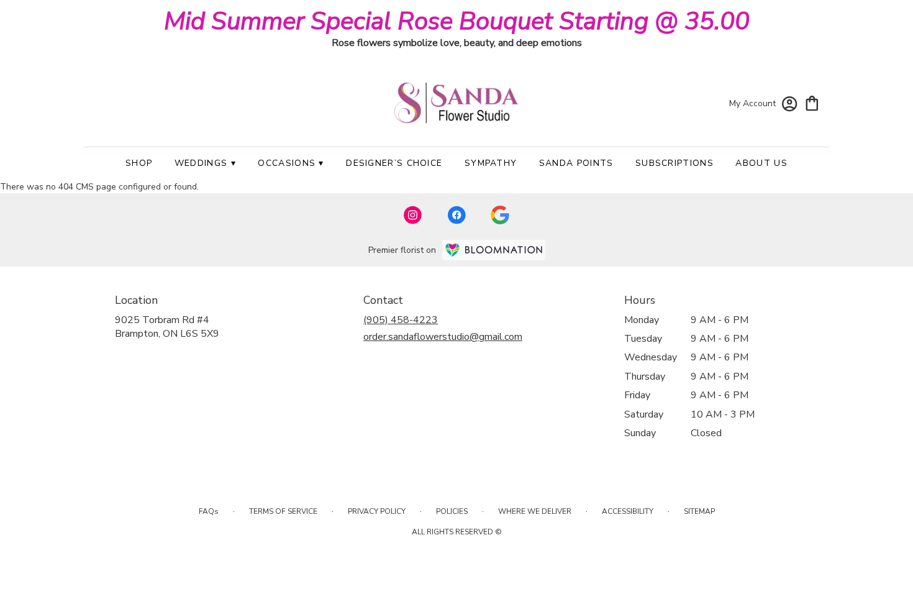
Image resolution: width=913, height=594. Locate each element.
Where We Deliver (534, 511)
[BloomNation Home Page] (493, 250)
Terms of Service (283, 511)
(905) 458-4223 (400, 320)
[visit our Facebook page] (456, 215)
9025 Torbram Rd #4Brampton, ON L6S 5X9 (167, 326)
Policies (452, 511)
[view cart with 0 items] (812, 102)
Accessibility (627, 511)
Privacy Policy (377, 511)
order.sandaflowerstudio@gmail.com (442, 337)
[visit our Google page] (500, 215)
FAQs (209, 511)
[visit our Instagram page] (413, 215)
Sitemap (699, 511)
